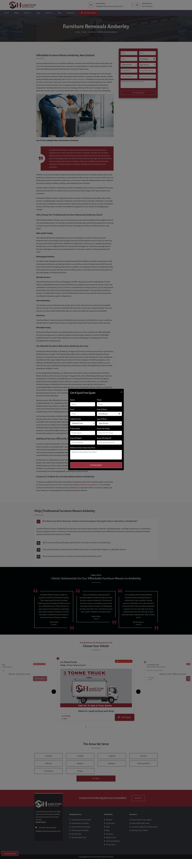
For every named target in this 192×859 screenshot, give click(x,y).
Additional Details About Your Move (82, 448)
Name (72, 400)
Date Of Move (102, 409)
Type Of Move (102, 419)
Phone (99, 400)
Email (72, 409)
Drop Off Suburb (76, 438)
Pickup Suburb (75, 429)
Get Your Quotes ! (96, 465)
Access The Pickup (103, 429)
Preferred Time (75, 419)
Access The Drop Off (104, 438)
